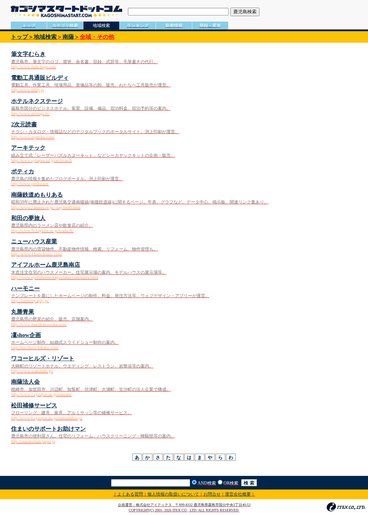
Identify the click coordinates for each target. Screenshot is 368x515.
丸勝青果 (22, 312)
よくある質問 (130, 494)
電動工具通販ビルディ (40, 78)
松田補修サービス (34, 405)
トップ (19, 37)
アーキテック (28, 148)
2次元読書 (24, 124)
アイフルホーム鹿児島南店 (45, 265)
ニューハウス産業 (34, 241)
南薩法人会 (25, 382)
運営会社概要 (238, 494)
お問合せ (212, 494)
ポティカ (22, 171)
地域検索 (45, 37)
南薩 (68, 37)
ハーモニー (25, 288)
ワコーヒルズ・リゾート (42, 358)
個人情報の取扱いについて (173, 494)
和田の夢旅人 (28, 218)
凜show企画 (26, 335)
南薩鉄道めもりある (37, 195)
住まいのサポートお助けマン (48, 429)
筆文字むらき (28, 54)
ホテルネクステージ (37, 101)
